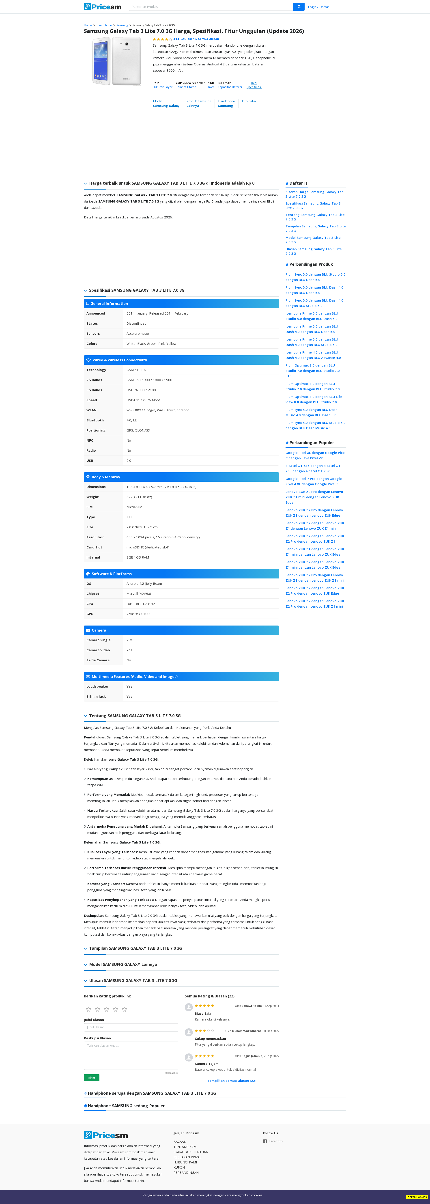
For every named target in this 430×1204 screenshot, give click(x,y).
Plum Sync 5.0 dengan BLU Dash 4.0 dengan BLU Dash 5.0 (314, 290)
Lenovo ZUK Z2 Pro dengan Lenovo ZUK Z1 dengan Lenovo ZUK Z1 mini (315, 578)
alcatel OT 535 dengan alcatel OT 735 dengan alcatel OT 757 (313, 468)
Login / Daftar (318, 6)
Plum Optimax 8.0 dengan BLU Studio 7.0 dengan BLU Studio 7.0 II (314, 386)
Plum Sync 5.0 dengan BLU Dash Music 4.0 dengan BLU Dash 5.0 (312, 412)
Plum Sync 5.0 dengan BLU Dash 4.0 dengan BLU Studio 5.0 (314, 303)
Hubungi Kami (185, 1162)
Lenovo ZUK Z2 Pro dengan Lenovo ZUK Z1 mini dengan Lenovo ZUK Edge (314, 497)
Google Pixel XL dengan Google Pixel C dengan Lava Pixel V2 (316, 455)
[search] (299, 7)
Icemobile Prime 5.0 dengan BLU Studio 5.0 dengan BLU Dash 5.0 (312, 316)
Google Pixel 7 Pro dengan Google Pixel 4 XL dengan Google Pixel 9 (314, 481)
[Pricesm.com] (103, 7)
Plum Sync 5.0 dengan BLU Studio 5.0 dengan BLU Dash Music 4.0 (316, 425)
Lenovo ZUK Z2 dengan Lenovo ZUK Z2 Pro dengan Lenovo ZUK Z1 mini (315, 603)
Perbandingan (186, 1172)
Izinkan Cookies (417, 1197)
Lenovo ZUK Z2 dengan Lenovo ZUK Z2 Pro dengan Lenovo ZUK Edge (315, 591)
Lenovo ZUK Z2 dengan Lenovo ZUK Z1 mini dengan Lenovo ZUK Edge (315, 565)
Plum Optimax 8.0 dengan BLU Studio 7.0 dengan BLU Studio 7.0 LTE (313, 370)
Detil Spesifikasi (254, 85)
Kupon (179, 1167)
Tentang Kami (185, 1147)
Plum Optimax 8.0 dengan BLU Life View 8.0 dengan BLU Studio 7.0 (314, 399)
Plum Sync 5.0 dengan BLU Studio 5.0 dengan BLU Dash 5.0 (316, 277)
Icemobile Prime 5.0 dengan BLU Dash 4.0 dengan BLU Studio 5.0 (312, 342)
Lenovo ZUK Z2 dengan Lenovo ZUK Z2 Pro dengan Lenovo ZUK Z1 (315, 539)
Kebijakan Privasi (188, 1157)
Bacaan (180, 1141)
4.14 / (185, 39)
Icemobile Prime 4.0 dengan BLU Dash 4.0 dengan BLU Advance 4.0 (313, 355)
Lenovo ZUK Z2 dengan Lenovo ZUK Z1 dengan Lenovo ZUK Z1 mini (315, 526)
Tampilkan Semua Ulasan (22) (231, 1080)
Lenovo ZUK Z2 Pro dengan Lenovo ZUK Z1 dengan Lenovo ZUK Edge (314, 513)
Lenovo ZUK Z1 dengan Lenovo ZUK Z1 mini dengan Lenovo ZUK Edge (315, 552)
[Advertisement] (316, 106)
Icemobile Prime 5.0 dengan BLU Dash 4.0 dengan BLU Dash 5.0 (312, 329)
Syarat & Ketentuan (191, 1152)
